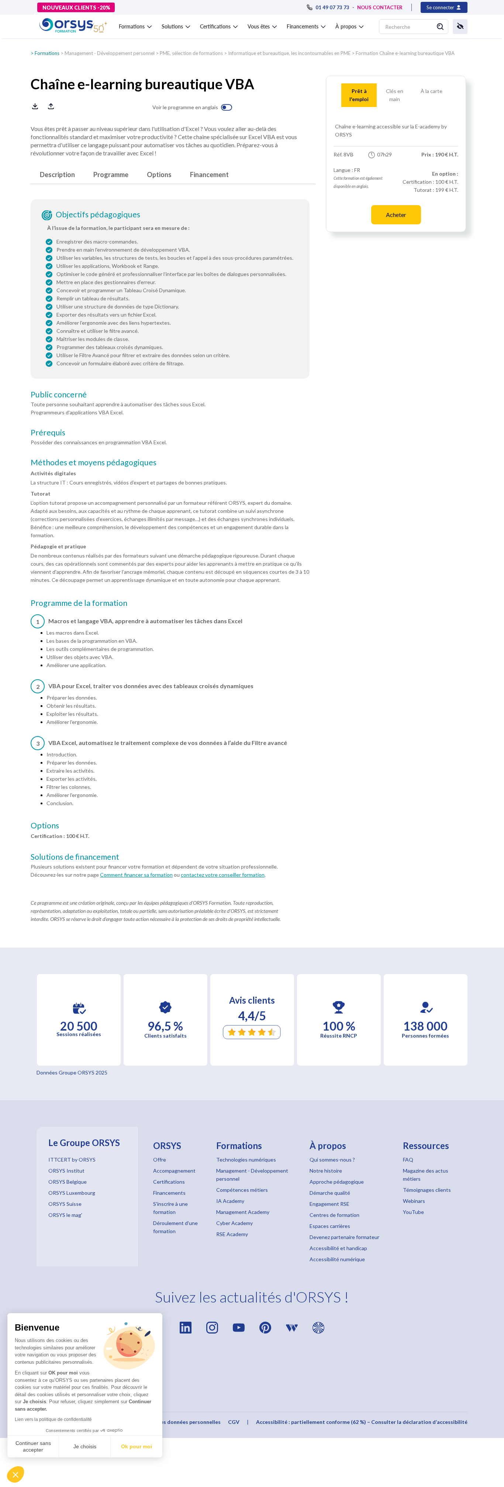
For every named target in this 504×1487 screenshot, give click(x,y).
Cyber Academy (234, 1223)
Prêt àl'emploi (359, 95)
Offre (159, 1159)
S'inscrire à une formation (170, 1208)
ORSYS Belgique (67, 1182)
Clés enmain (394, 95)
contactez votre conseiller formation (223, 875)
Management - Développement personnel (110, 53)
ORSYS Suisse (65, 1204)
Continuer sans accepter (33, 1446)
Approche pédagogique (337, 1182)
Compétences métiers (242, 1190)
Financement (209, 174)
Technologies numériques (246, 1159)
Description (57, 174)
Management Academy (242, 1212)
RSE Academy (232, 1234)
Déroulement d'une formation (175, 1227)
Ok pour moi (136, 1446)
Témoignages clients (427, 1190)
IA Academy (230, 1201)
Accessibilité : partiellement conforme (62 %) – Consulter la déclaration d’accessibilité (361, 1422)
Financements (169, 1193)
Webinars (414, 1201)
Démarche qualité (330, 1193)
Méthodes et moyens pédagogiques (93, 462)
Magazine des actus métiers (425, 1174)
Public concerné (59, 394)
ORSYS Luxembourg (71, 1193)
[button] (15, 1474)
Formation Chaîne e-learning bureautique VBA (405, 53)
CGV (233, 1422)
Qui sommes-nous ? (332, 1159)
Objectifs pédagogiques (98, 214)
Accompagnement (174, 1170)
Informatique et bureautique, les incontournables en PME (289, 53)
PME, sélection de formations (191, 53)
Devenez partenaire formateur (344, 1237)
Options (159, 174)
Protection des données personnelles (175, 1422)
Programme (110, 174)
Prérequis (48, 432)
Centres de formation (334, 1215)
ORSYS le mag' (65, 1215)
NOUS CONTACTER (380, 7)
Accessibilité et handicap (338, 1248)
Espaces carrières (330, 1226)
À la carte (431, 91)
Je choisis (84, 1446)
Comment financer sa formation (136, 875)
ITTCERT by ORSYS (72, 1159)
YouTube (413, 1212)
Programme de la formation (79, 603)
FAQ (408, 1159)
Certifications (169, 1182)
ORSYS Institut (66, 1170)
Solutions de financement (75, 857)
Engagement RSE (329, 1204)
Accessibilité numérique (337, 1259)
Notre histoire (326, 1170)
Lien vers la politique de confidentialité (53, 1419)
